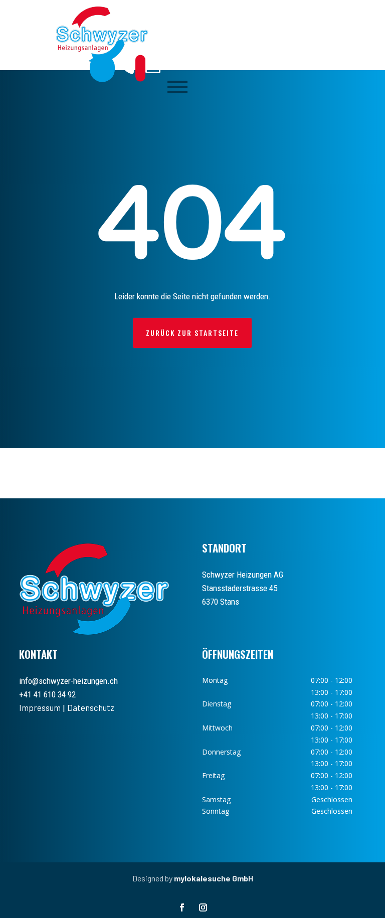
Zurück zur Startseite (192, 332)
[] (102, 68)
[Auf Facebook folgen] (182, 907)
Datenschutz (90, 707)
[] (140, 68)
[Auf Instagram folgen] (203, 907)
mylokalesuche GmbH (213, 878)
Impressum (40, 707)
